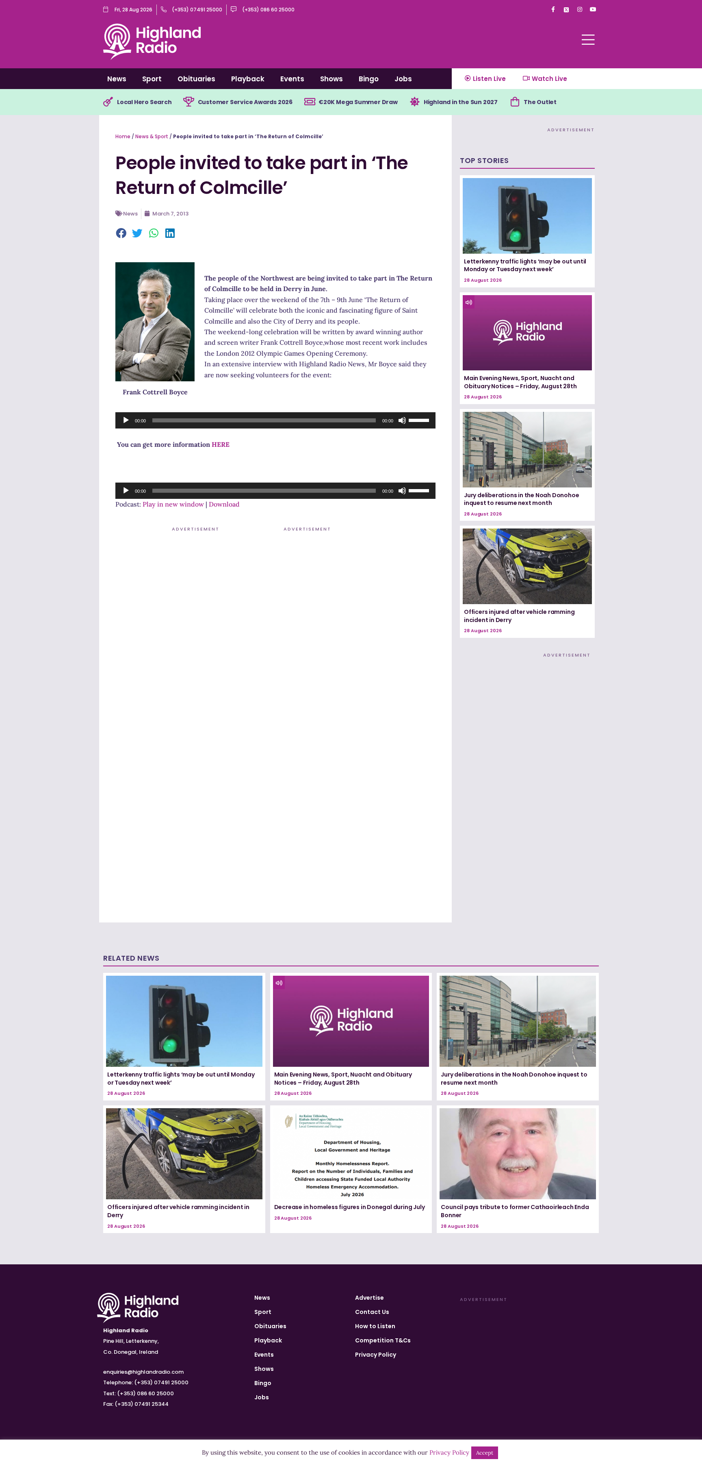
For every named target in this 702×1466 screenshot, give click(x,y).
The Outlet (540, 102)
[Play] (126, 420)
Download (224, 504)
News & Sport (151, 136)
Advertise (369, 1298)
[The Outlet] (515, 102)
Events (292, 79)
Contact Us (372, 1312)
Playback (247, 79)
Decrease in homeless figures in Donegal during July (349, 1207)
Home (122, 136)
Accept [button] (484, 1452)
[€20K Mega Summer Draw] (309, 102)
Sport (152, 79)
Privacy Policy (375, 1355)
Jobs (403, 79)
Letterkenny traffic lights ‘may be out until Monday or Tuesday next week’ (525, 265)
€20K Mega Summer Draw (358, 102)
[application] (275, 420)
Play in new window (173, 504)
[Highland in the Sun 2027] (415, 102)
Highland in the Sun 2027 (461, 102)
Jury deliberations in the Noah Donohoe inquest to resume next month (521, 499)
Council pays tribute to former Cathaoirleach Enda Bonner (515, 1211)
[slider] (420, 419)
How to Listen (375, 1326)
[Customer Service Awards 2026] (189, 102)
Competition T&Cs (383, 1340)
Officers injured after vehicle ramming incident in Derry (519, 616)
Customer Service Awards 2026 (245, 102)
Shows (331, 79)
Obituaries (196, 79)
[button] (121, 233)
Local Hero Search (144, 102)
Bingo (369, 79)
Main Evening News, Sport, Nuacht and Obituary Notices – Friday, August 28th (520, 382)
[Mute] (402, 420)
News (116, 79)
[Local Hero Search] (108, 102)
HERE (221, 444)
